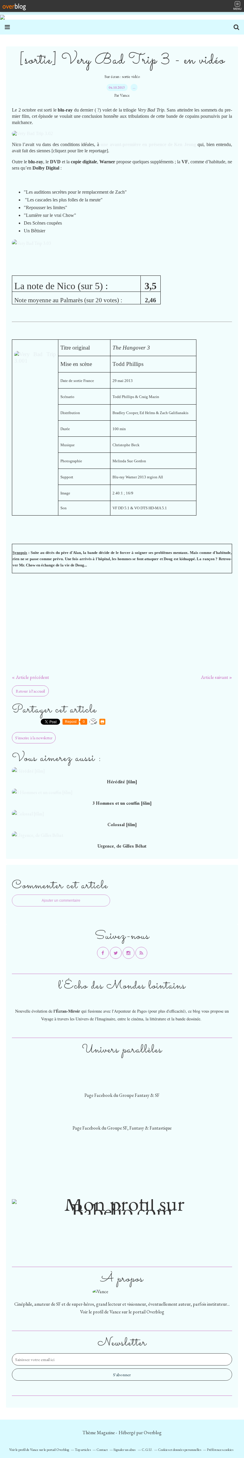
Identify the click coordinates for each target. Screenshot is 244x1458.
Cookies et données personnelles (179, 1449)
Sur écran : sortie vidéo (122, 76)
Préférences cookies (220, 1449)
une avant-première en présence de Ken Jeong (148, 144)
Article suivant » (216, 677)
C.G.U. (147, 1449)
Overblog (153, 1432)
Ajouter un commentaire (61, 900)
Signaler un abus (124, 1449)
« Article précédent (30, 677)
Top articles (83, 1449)
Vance (115, 1312)
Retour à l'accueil (30, 691)
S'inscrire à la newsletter (33, 737)
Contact (102, 1449)
